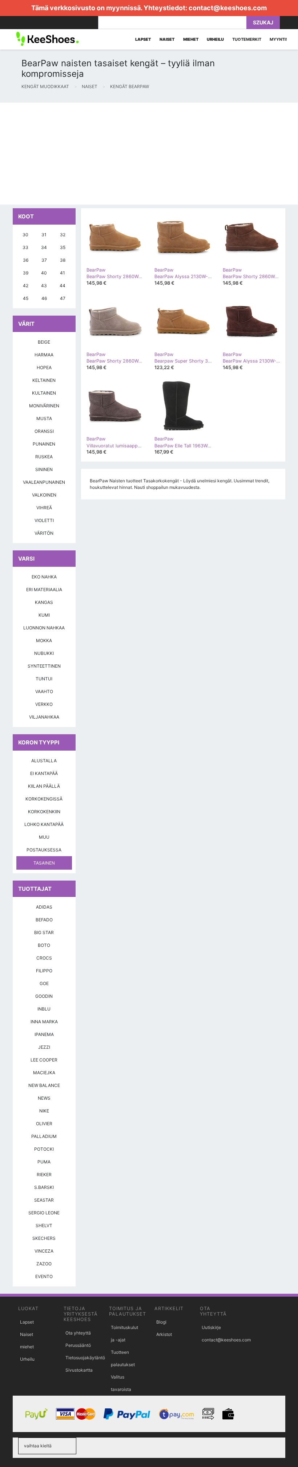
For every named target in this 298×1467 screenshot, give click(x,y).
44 (62, 285)
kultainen (44, 393)
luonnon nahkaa (44, 627)
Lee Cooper (44, 1060)
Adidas (44, 907)
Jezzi (44, 1047)
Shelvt (44, 1225)
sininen (44, 469)
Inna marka (44, 1021)
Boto (44, 945)
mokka (44, 640)
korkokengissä (44, 799)
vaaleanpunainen (44, 482)
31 (44, 234)
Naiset (26, 1334)
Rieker (44, 1174)
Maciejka (44, 1072)
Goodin (44, 996)
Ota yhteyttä (78, 1333)
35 (62, 247)
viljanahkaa (44, 717)
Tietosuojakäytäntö (85, 1357)
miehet (27, 1346)
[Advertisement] (149, 154)
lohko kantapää (44, 824)
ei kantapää (44, 773)
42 (25, 285)
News (44, 1098)
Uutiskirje (211, 1327)
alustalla (44, 760)
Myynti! (278, 39)
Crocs (44, 958)
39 (25, 273)
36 (25, 260)
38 (62, 260)
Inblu (44, 1009)
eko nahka (44, 577)
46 (44, 298)
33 (25, 247)
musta (44, 418)
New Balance (44, 1085)
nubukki (44, 653)
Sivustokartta (79, 1370)
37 (44, 260)
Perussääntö (78, 1345)
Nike (44, 1111)
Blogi (161, 1322)
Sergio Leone (44, 1212)
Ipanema (44, 1034)
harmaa (44, 354)
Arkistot (164, 1334)
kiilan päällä (44, 786)
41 (62, 273)
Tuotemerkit (246, 39)
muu (44, 837)
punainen (44, 444)
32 (62, 234)
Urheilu (27, 1359)
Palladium (44, 1136)
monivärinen (44, 405)
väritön (44, 533)
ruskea (44, 456)
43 (44, 285)
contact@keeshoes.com (228, 8)
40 (44, 273)
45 (25, 298)
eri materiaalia (44, 589)
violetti (44, 520)
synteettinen (44, 666)
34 (44, 247)
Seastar (44, 1200)
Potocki (44, 1149)
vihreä (44, 507)
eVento (44, 1276)
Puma (44, 1161)
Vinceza (44, 1251)
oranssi (44, 431)
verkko (44, 704)
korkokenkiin (44, 811)
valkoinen (44, 495)
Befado (44, 919)
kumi (44, 615)
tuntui (44, 678)
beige (44, 342)
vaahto (44, 691)
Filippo (44, 970)
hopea (44, 367)
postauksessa (44, 850)
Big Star (44, 932)
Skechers (44, 1238)
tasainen (44, 863)
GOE (44, 983)
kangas (44, 602)
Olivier (44, 1123)
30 (25, 234)
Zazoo (44, 1263)
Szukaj (263, 22)
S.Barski (44, 1187)
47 (62, 298)
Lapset (27, 1322)
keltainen (44, 380)
